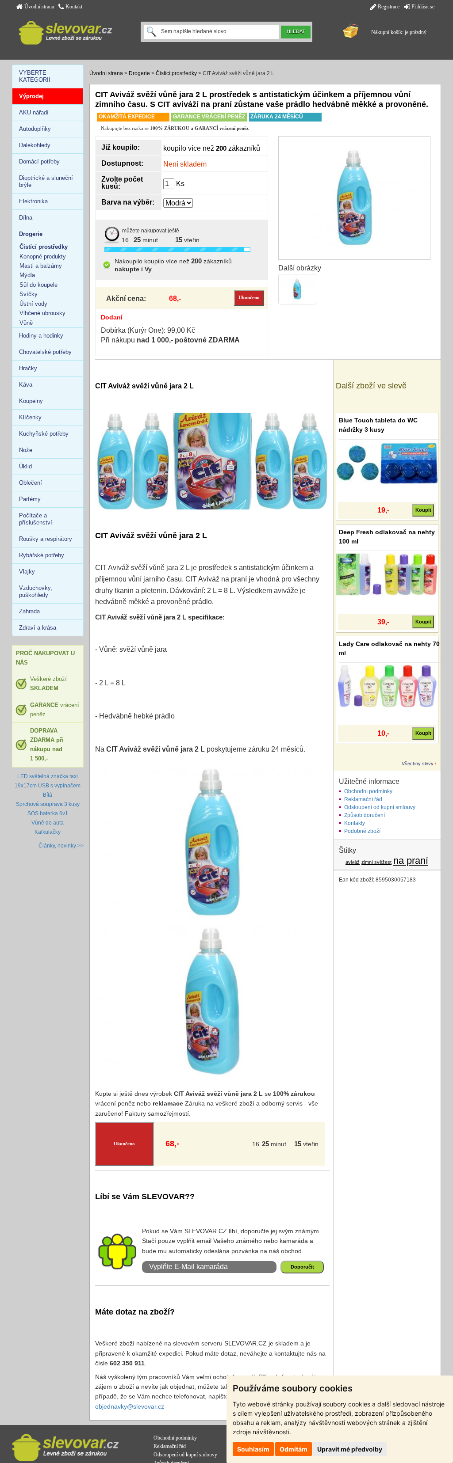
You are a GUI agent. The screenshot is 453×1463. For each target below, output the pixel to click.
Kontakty (354, 823)
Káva (25, 384)
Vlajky (27, 571)
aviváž (353, 862)
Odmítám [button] (293, 1449)
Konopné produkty (42, 256)
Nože (25, 450)
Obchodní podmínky (368, 791)
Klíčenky (30, 417)
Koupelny (31, 401)
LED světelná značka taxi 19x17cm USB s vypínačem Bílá (48, 785)
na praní (410, 860)
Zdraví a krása (37, 627)
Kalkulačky (48, 832)
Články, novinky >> (61, 846)
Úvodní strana (38, 7)
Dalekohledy (34, 145)
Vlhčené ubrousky (42, 313)
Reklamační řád (363, 799)
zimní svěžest (376, 862)
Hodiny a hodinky (41, 335)
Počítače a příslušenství (35, 519)
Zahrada (29, 611)
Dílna (25, 217)
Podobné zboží (362, 831)
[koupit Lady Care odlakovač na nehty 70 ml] (387, 686)
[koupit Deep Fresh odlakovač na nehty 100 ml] (387, 574)
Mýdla (27, 275)
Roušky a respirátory (45, 539)
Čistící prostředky (176, 73)
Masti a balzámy (40, 265)
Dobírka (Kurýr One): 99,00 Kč (148, 330)
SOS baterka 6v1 (47, 813)
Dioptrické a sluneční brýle (46, 181)
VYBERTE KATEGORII (34, 76)
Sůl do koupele (38, 284)
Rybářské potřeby (41, 555)
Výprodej (31, 96)
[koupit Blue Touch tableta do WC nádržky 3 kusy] (387, 463)
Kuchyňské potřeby (44, 433)
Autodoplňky (35, 128)
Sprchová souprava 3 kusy (48, 804)
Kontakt (73, 7)
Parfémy (30, 499)
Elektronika (33, 201)
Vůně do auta (47, 823)
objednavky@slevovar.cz (129, 1406)
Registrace (387, 7)
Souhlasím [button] (253, 1449)
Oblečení (30, 482)
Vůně (26, 322)
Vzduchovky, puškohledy (35, 591)
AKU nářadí (34, 112)
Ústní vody (33, 303)
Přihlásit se (422, 7)
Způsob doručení (364, 815)
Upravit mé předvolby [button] (349, 1449)
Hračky (28, 368)
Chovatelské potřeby (45, 352)
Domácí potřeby (39, 161)
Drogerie (139, 73)
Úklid (25, 466)
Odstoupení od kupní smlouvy (379, 807)
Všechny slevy (418, 763)
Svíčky (28, 294)
